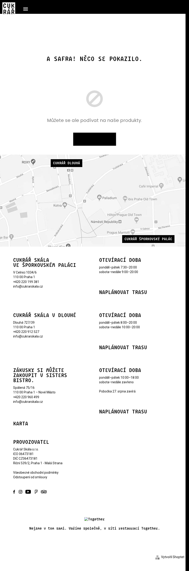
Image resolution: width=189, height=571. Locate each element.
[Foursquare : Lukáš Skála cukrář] (36, 491)
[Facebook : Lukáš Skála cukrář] (15, 491)
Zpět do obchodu (94, 139)
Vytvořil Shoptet (172, 557)
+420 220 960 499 (26, 397)
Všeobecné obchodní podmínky (36, 472)
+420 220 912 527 (26, 332)
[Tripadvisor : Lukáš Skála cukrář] (43, 491)
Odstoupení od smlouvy (30, 477)
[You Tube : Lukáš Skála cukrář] (28, 491)
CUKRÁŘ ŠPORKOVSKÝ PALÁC (148, 239)
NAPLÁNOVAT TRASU (123, 292)
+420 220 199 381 (26, 282)
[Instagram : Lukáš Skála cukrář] (20, 491)
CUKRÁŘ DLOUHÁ (66, 163)
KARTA (20, 423)
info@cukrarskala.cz (28, 286)
